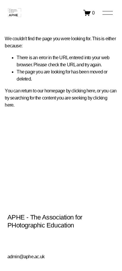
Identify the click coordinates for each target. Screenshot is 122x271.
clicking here (83, 90)
